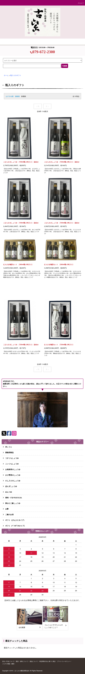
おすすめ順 (10, 96)
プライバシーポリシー (63, 661)
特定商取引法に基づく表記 (47, 661)
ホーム (6, 75)
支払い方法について (8, 661)
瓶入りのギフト (15, 75)
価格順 (17, 96)
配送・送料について (22, 661)
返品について (34, 661)
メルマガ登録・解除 (8, 664)
